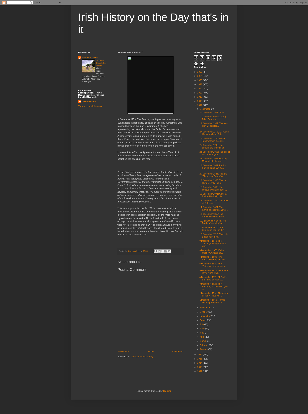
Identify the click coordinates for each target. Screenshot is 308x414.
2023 (200, 80)
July (202, 324)
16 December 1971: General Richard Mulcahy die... (213, 195)
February (204, 345)
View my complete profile (90, 106)
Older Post (177, 351)
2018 (200, 101)
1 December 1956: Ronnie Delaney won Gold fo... (212, 301)
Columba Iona (89, 101)
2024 (200, 76)
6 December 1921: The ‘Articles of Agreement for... (213, 264)
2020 (200, 93)
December (205, 109)
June (202, 328)
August (203, 320)
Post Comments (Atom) (142, 356)
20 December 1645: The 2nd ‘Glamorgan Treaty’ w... (213, 175)
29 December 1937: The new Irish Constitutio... (213, 124)
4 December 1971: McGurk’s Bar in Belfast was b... (213, 278)
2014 (200, 363)
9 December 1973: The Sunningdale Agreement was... (212, 243)
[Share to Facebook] (165, 251)
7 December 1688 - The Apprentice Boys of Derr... (213, 258)
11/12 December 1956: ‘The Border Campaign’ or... (212, 222)
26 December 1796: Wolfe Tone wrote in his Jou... (212, 139)
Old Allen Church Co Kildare (101, 63)
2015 (200, 359)
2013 (200, 367)
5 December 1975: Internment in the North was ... (213, 271)
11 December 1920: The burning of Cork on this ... (212, 228)
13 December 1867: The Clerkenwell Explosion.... (212, 215)
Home (151, 351)
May (202, 333)
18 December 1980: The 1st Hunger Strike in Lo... (212, 181)
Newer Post (124, 351)
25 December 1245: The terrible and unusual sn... (212, 146)
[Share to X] (162, 251)
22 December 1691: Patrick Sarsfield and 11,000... (212, 166)
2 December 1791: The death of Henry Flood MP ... (213, 294)
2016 (200, 354)
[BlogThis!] (159, 251)
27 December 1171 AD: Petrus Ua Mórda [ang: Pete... (214, 133)
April (202, 337)
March (203, 341)
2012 (200, 371)
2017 (200, 105)
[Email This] (155, 251)
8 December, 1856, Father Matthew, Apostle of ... (212, 251)
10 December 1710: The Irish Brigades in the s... (213, 235)
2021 (200, 88)
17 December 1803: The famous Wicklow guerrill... (213, 188)
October (204, 312)
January (204, 349)
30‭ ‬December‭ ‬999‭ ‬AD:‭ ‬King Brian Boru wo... (212, 117)
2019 (200, 97)
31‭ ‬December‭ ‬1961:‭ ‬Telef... (212, 112)
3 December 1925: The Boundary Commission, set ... (213, 286)
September (205, 316)
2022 (200, 84)
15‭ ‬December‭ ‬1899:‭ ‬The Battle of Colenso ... (214, 201)
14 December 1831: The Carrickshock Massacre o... (213, 208)
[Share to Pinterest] (169, 251)
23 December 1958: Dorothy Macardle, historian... (213, 159)
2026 (200, 72)
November (205, 307)
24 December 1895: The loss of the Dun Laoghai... (214, 153)
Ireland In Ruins (90, 57)
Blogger (167, 391)
